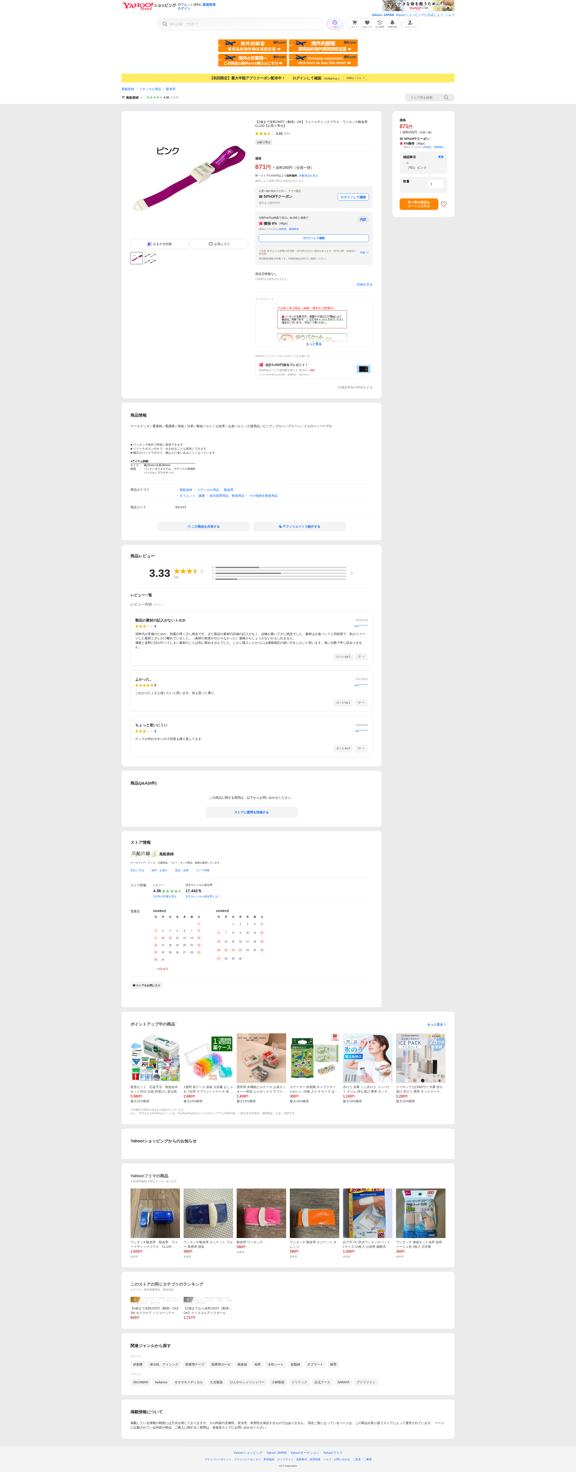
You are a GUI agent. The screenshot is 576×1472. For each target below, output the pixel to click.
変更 (441, 157)
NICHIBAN (140, 1382)
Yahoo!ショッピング (248, 1452)
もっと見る (435, 1024)
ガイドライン (285, 1459)
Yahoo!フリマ (332, 1452)
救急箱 (242, 1364)
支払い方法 (137, 870)
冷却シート (276, 1364)
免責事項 (301, 1459)
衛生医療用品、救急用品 (227, 495)
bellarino (161, 1382)
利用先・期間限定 (289, 229)
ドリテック (299, 1382)
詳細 (362, 252)
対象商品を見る (308, 175)
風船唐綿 (128, 89)
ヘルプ (449, 15)
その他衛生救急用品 (263, 495)
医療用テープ (194, 1364)
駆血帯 (171, 89)
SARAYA (343, 1382)
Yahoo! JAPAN (383, 15)
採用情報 (315, 1459)
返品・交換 (182, 870)
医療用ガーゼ (221, 1364)
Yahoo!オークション (304, 1452)
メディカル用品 (150, 89)
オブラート (315, 1364)
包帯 (257, 1364)
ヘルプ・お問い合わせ (336, 1459)
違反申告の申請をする (357, 387)
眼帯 (333, 1364)
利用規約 (269, 1459)
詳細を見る (365, 284)
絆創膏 (138, 1364)
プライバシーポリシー (217, 1459)
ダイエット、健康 (192, 495)
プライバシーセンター (247, 1459)
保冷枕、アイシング (164, 1364)
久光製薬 (216, 1382)
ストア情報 (202, 870)
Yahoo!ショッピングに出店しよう (419, 15)
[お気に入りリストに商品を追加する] (443, 204)
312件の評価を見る (165, 896)
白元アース (322, 1382)
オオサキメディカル (189, 1382)
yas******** (361, 626)
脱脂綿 (295, 1364)
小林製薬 (278, 1382)
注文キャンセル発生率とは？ (202, 896)
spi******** (361, 731)
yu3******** (361, 685)
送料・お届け (159, 870)
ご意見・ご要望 (362, 1459)
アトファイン (366, 1382)
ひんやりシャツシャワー (247, 1382)
